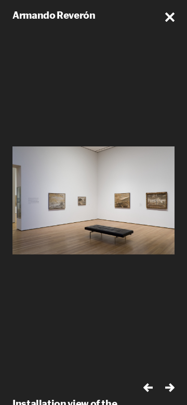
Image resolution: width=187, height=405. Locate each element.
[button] (170, 17)
